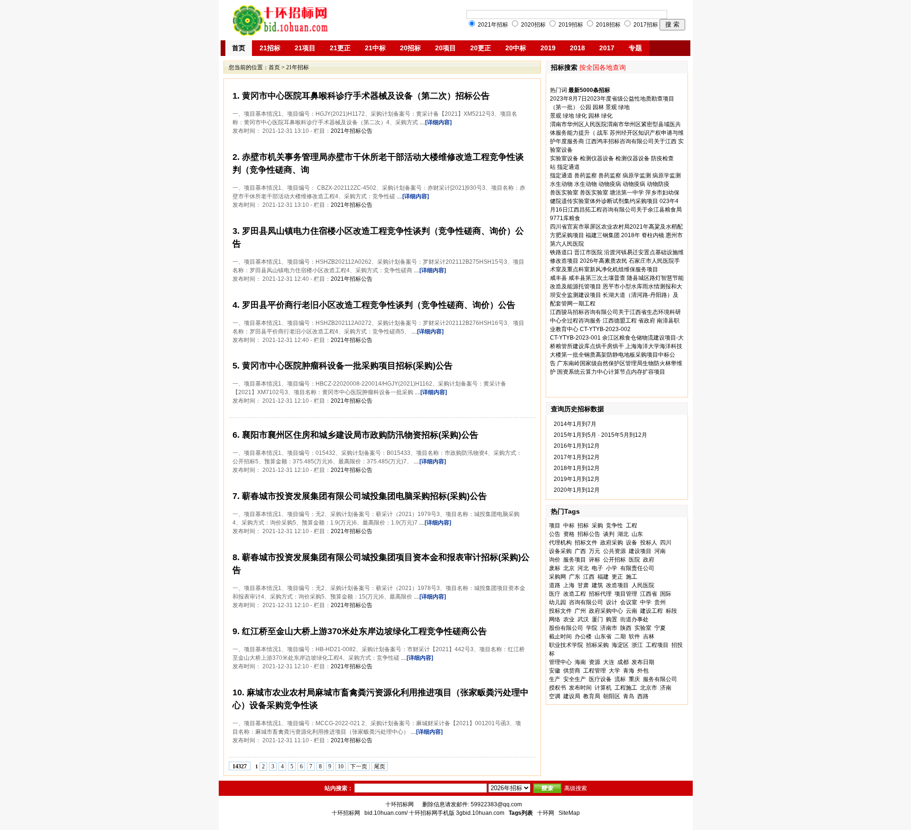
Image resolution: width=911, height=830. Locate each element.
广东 (574, 576)
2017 (606, 48)
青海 (628, 670)
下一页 (358, 766)
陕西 (626, 628)
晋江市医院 (588, 252)
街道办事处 (634, 619)
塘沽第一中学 (627, 192)
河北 (583, 568)
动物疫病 (609, 184)
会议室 (628, 602)
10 (341, 766)
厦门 (597, 619)
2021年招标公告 (351, 131)
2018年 (630, 235)
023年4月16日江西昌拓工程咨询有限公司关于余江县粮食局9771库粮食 (616, 209)
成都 (623, 662)
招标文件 (586, 542)
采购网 (557, 576)
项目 (554, 525)
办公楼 (583, 636)
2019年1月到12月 (577, 479)
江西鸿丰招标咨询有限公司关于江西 (631, 141)
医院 (634, 559)
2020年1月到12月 (577, 490)
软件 (634, 636)
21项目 (305, 48)
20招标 (410, 48)
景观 (611, 107)
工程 (631, 525)
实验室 (642, 628)
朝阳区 (611, 696)
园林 (598, 107)
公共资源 (614, 551)
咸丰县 (558, 278)
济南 (665, 687)
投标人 (648, 542)
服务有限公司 (660, 679)
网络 (554, 619)
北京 (569, 568)
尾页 (379, 766)
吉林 (648, 636)
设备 (631, 542)
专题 (635, 48)
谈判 (608, 534)
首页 (238, 48)
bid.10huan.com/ (386, 813)
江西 (589, 576)
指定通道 (568, 167)
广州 (580, 611)
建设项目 (640, 551)
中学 (645, 602)
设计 (611, 602)
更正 (617, 576)
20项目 (445, 48)
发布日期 (643, 662)
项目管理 (625, 593)
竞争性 (614, 525)
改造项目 (617, 585)
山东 (637, 534)
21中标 (375, 48)
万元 (594, 551)
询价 (554, 559)
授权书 (557, 687)
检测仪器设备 (597, 158)
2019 (548, 48)
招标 (583, 525)
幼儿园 (557, 602)
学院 (591, 628)
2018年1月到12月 (577, 468)
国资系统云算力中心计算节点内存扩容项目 (611, 372)
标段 (671, 611)
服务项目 (574, 559)
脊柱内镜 (652, 235)
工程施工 (625, 687)
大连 (608, 662)
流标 (620, 679)
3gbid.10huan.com (480, 813)
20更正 (480, 48)
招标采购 (597, 645)
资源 (594, 662)
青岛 (628, 696)
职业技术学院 (566, 645)
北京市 (648, 687)
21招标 (270, 48)
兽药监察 (585, 175)
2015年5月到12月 (624, 435)
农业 (569, 619)
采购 (597, 525)
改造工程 (574, 593)
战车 (602, 132)
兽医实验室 (564, 192)
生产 (554, 679)
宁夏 (660, 628)
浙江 (637, 645)
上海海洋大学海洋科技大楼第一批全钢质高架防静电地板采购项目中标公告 (616, 355)
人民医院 (643, 585)
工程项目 (657, 645)
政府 (648, 559)
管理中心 (560, 662)
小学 (611, 568)
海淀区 (620, 645)
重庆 (634, 679)
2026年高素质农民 (603, 261)
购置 (611, 619)
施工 (631, 576)
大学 (614, 670)
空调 (554, 696)
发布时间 (580, 687)
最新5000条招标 (589, 90)
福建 (603, 576)
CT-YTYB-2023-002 (605, 329)
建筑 (597, 585)
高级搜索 (575, 788)
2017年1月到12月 (577, 457)
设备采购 (560, 551)
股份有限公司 (566, 628)
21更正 (340, 48)
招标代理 (600, 593)
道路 (554, 585)
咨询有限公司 (586, 602)
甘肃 (583, 585)
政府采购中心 (606, 611)
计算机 (603, 687)
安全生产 (574, 679)
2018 (577, 48)
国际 (665, 593)
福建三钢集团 (603, 235)
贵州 (660, 602)
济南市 (608, 628)
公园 (585, 107)
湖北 (623, 534)
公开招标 (614, 559)
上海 (569, 585)
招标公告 (588, 534)
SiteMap (569, 813)
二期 (620, 636)
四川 (665, 542)
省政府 (646, 320)
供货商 (571, 670)
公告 (554, 534)
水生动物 (561, 184)
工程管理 (594, 670)
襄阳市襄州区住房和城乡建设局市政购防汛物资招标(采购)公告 (359, 435)
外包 (643, 670)
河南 (660, 551)
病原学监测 (637, 175)
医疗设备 (600, 679)
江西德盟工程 (620, 320)
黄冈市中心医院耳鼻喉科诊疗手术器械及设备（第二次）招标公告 (365, 96)
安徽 (554, 670)
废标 (554, 568)
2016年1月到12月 (577, 446)
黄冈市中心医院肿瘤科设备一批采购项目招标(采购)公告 (346, 365)
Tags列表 (521, 813)
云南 (631, 611)
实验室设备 (564, 158)
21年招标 (297, 67)
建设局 (571, 696)
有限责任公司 (637, 568)
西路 (643, 696)
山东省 (603, 636)
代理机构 (560, 542)
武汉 (583, 619)
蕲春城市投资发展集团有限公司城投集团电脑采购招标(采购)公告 (363, 496)
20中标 (515, 48)
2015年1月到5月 (575, 435)
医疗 (554, 593)
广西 (580, 551)
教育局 (591, 696)
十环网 (545, 813)
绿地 (624, 107)
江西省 (648, 593)
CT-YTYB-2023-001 (575, 337)
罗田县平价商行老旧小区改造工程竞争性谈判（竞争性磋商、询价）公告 (377, 305)
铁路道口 (561, 252)
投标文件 (560, 611)
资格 (569, 534)
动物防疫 (658, 184)
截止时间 (560, 636)
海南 (580, 662)
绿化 (581, 115)
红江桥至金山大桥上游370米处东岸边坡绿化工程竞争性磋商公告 (363, 631)
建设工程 (651, 611)
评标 (594, 559)
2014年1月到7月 (575, 424)
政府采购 (611, 542)
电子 (597, 568)
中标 (569, 525)
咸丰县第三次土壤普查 (596, 278)
